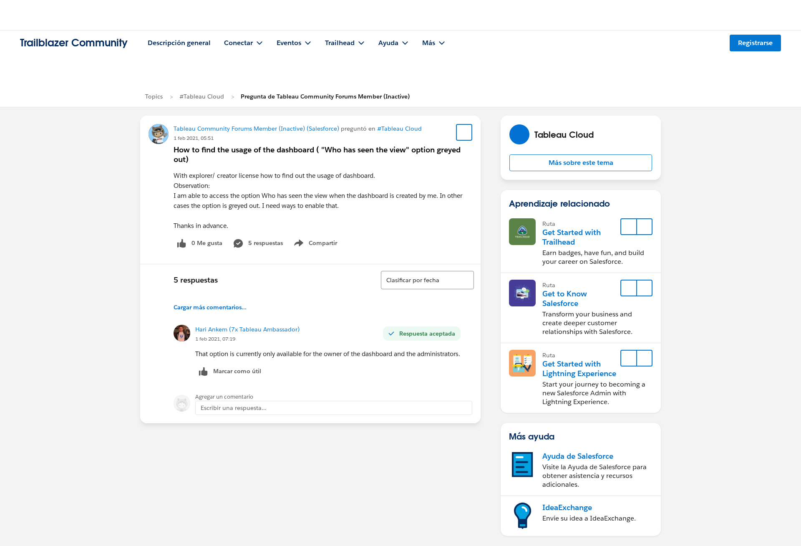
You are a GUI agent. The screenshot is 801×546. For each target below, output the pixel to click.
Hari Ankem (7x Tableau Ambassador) (247, 329)
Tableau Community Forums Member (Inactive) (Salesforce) (256, 128)
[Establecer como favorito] (464, 132)
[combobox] (427, 280)
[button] (580, 162)
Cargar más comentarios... (210, 307)
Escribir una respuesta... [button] (234, 408)
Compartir (321, 244)
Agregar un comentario (224, 396)
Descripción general (179, 42)
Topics (154, 96)
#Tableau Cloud (201, 96)
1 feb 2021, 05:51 (194, 138)
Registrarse (755, 42)
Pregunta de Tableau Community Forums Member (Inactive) (325, 96)
